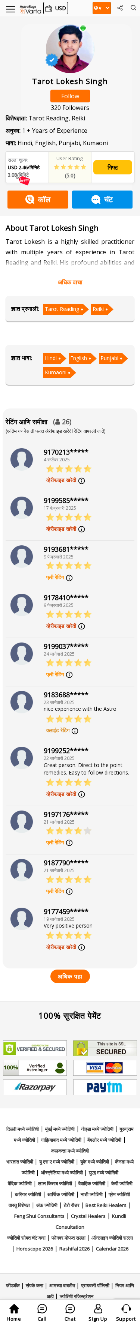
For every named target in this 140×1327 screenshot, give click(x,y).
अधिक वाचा (70, 282)
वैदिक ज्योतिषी (20, 1183)
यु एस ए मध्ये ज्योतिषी (57, 1161)
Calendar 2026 (112, 1248)
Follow (70, 96)
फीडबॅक (13, 1285)
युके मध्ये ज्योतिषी (95, 1161)
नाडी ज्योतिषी (92, 1194)
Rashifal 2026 (74, 1248)
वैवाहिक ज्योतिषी (92, 1183)
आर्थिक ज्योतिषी (60, 1194)
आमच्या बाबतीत (62, 1285)
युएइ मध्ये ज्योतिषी (103, 1172)
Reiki (98, 308)
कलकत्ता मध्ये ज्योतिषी (70, 1150)
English (78, 358)
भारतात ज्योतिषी (20, 1161)
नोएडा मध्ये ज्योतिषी (98, 1129)
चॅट (108, 199)
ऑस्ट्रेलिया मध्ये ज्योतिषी (62, 1172)
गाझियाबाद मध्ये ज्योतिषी (62, 1139)
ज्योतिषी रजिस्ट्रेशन (76, 1296)
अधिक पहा (70, 976)
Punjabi (109, 358)
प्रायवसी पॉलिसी (96, 1285)
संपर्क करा (35, 1285)
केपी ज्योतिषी (122, 1183)
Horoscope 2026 (34, 1248)
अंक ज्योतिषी (46, 1205)
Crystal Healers (88, 1216)
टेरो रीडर (72, 1205)
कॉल (44, 199)
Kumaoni (55, 372)
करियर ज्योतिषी (28, 1194)
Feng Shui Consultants (39, 1216)
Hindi (51, 358)
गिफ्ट (113, 167)
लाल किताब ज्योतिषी (55, 1183)
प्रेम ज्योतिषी (119, 1194)
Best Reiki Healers (106, 1205)
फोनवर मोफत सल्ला (69, 1237)
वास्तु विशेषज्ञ (19, 1205)
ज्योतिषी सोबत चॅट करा (27, 1237)
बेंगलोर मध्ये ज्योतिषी (104, 1139)
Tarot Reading (62, 308)
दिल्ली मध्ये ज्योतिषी (22, 1129)
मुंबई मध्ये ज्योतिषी (60, 1129)
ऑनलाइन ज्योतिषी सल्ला (112, 1237)
